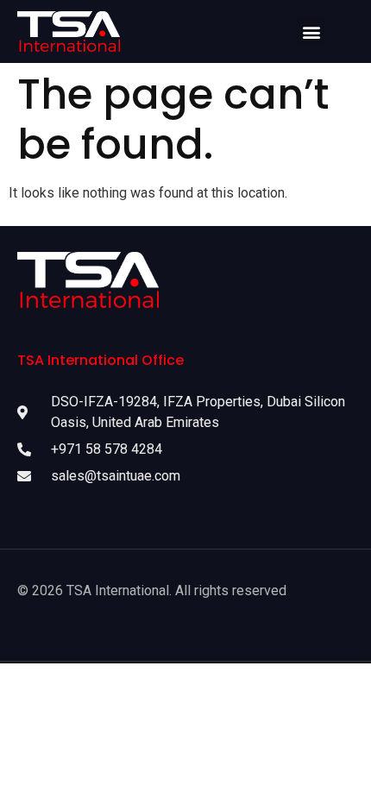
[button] (311, 31)
